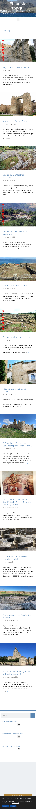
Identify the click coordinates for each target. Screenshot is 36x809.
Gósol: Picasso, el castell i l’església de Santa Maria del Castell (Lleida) (17, 502)
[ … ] (15, 84)
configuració (15, 803)
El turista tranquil (18, 5)
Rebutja (13, 806)
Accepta (5, 806)
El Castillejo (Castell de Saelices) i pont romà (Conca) (17, 444)
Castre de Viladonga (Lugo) (16, 337)
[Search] (32, 715)
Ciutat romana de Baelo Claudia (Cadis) (15, 557)
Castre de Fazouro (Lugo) (15, 285)
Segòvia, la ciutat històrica (16, 67)
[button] (18, 19)
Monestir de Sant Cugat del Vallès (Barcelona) (16, 672)
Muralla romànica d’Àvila (15, 121)
